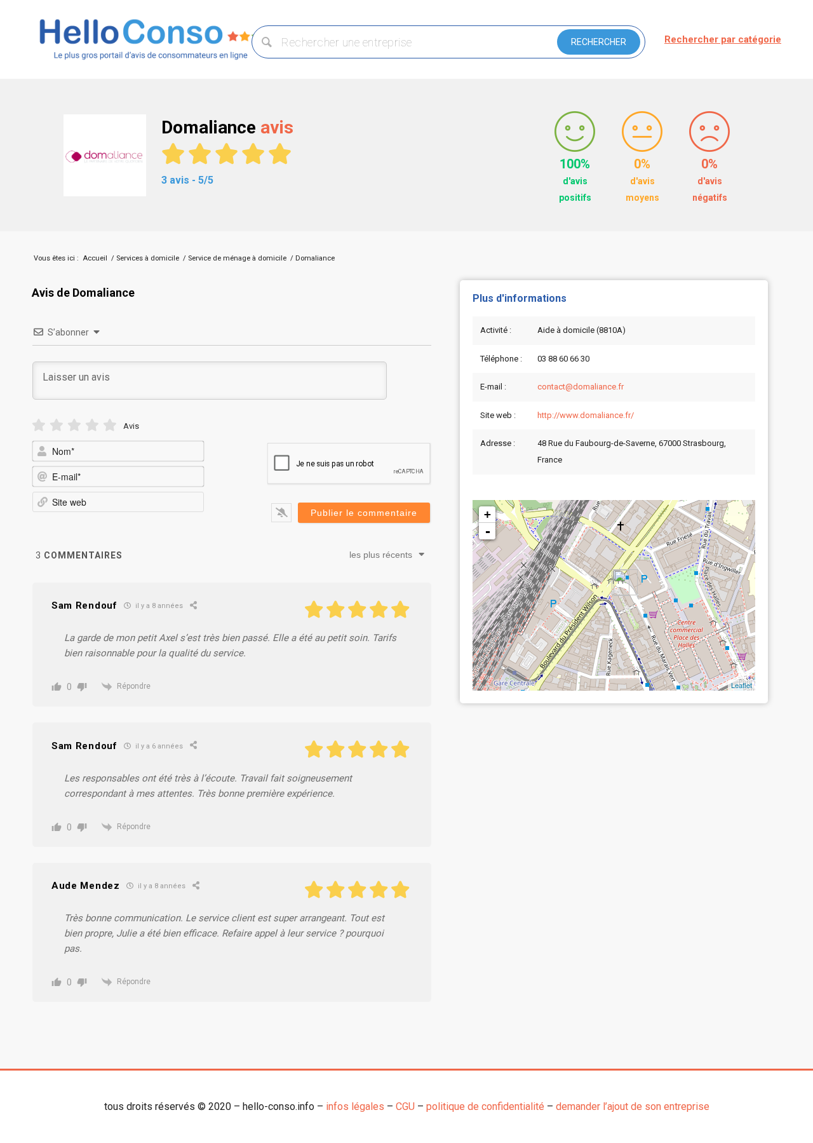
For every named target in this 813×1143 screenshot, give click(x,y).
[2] (56, 425)
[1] (39, 425)
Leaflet (741, 685)
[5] (110, 425)
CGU (405, 1106)
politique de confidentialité (485, 1106)
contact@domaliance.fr (580, 386)
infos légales (355, 1106)
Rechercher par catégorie (722, 39)
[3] (74, 425)
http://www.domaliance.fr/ (585, 415)
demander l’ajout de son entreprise (632, 1106)
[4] (92, 425)
